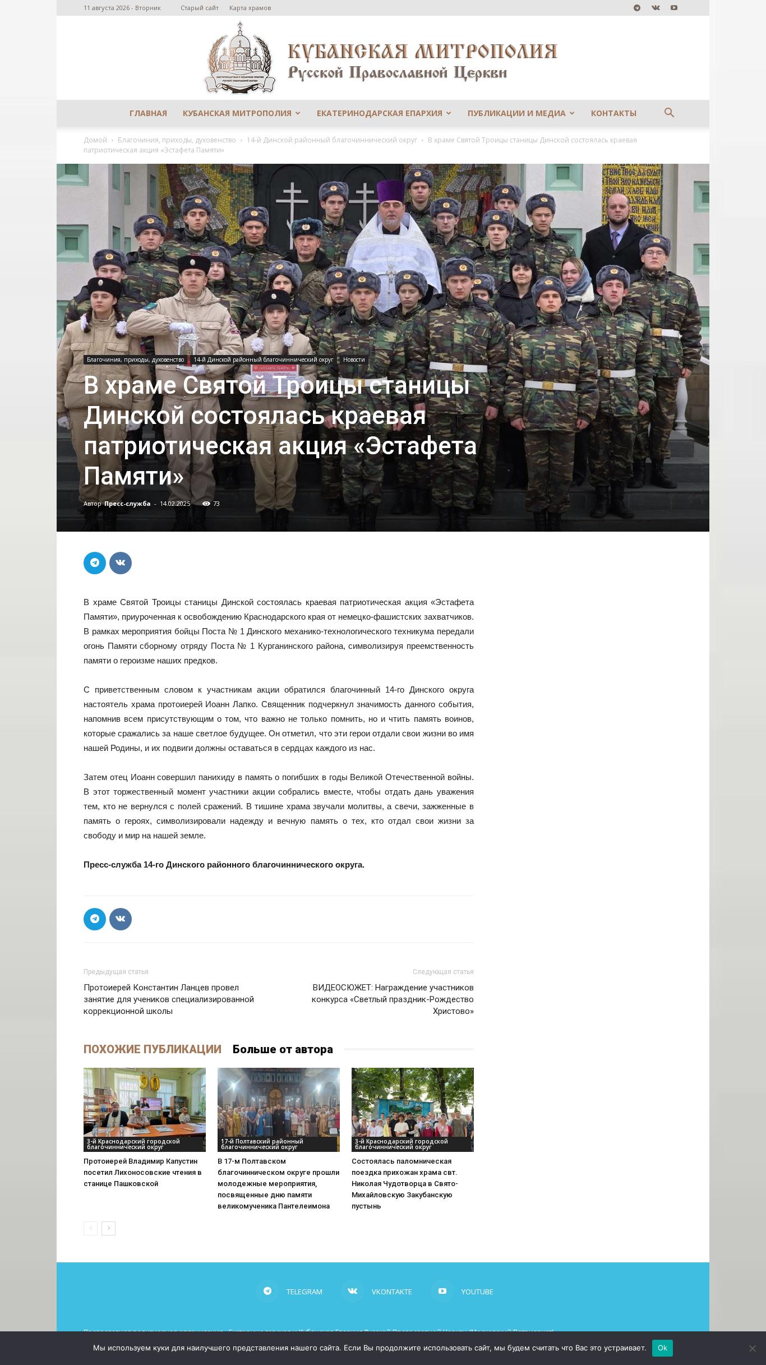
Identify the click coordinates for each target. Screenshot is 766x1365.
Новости (354, 359)
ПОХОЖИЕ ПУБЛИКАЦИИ (153, 1049)
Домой (95, 140)
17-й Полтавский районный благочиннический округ (262, 1144)
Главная (148, 113)
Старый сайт (200, 7)
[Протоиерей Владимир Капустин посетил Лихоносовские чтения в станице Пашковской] (145, 1110)
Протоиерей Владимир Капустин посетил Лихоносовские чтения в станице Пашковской (143, 1172)
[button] (669, 114)
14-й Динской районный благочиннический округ (332, 140)
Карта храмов (250, 7)
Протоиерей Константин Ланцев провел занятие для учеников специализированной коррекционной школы (169, 999)
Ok (663, 1347)
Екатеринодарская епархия (379, 113)
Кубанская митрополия (237, 113)
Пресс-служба (127, 503)
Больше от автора (283, 1049)
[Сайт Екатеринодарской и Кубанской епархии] (383, 58)
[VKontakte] (655, 8)
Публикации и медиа (517, 113)
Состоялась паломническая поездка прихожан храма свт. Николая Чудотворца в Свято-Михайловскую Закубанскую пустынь (405, 1183)
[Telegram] (637, 8)
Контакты (613, 113)
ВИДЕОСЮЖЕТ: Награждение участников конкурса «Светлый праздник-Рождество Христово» (393, 999)
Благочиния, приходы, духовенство (177, 140)
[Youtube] (674, 8)
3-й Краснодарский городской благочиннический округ (133, 1144)
